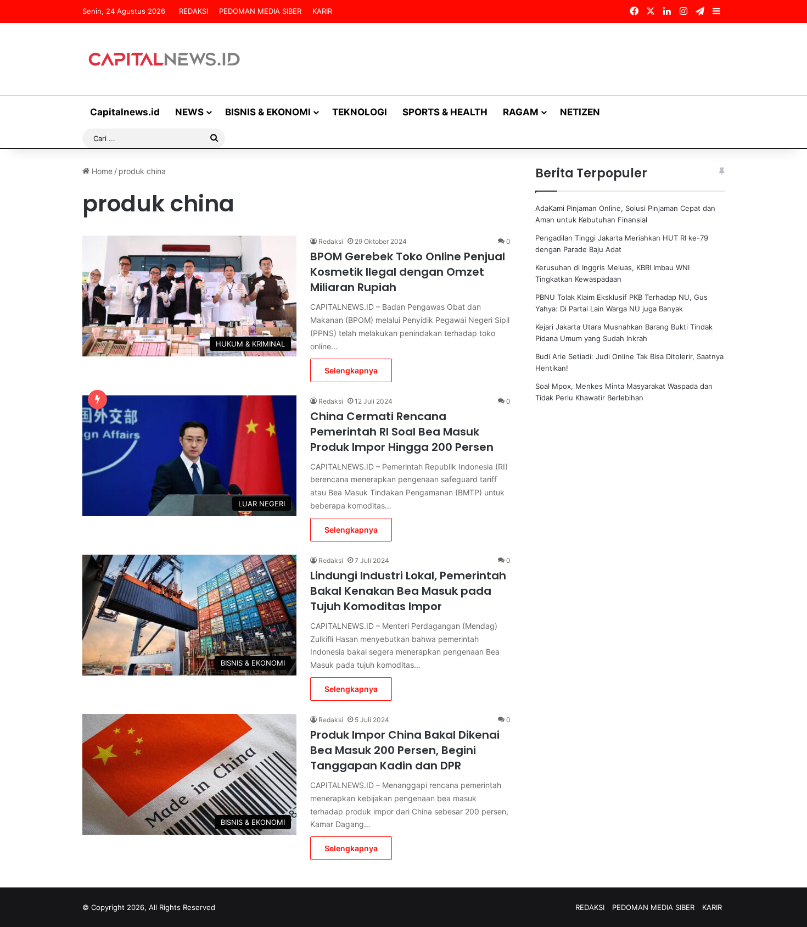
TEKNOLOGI (359, 112)
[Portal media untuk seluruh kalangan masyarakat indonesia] (164, 59)
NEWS (189, 112)
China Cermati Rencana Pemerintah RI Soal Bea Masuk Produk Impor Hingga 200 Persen (402, 432)
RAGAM (521, 112)
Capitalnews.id (125, 112)
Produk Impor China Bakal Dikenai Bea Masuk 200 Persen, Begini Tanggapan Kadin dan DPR (405, 750)
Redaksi (330, 241)
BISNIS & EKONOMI (268, 112)
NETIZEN (580, 112)
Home (101, 171)
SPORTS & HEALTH (444, 112)
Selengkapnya (351, 370)
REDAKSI (193, 11)
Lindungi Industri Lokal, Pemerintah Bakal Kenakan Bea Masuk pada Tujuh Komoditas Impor (408, 591)
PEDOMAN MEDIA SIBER (260, 11)
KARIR (322, 11)
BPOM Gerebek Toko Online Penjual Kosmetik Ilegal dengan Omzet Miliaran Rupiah (407, 272)
